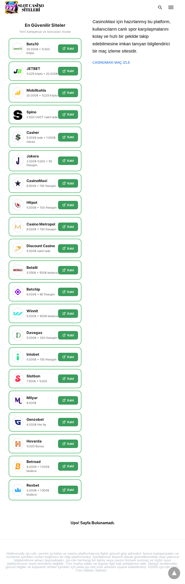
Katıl (70, 48)
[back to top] (174, 573)
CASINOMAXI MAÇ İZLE (111, 62)
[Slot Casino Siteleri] (24, 7)
